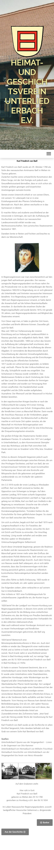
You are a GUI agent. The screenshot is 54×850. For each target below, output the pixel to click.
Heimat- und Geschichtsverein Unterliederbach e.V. (27, 91)
